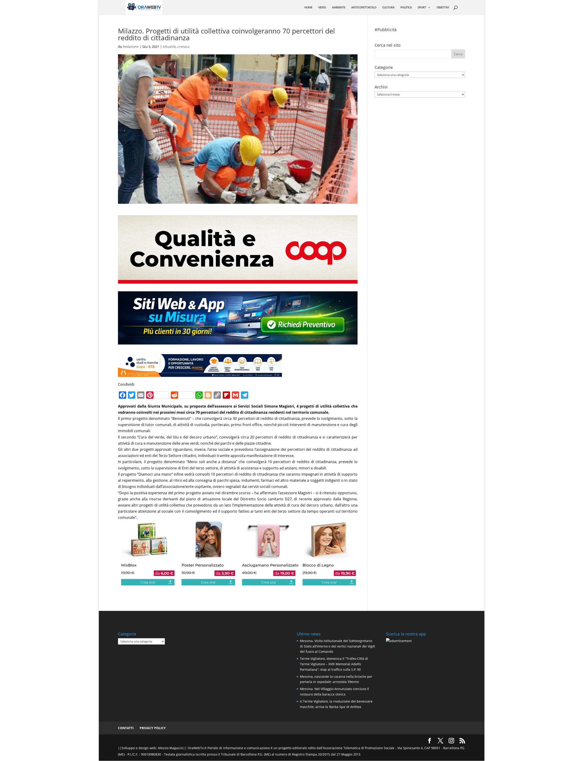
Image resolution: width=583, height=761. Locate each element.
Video (322, 7)
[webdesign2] (237, 346)
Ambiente (338, 7)
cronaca (183, 46)
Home (308, 7)
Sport (422, 7)
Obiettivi (443, 7)
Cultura (388, 7)
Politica (406, 7)
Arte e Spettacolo (363, 7)
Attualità (169, 46)
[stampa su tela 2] (237, 583)
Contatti (126, 728)
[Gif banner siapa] (200, 373)
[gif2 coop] (237, 280)
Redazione (131, 46)
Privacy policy (153, 728)
